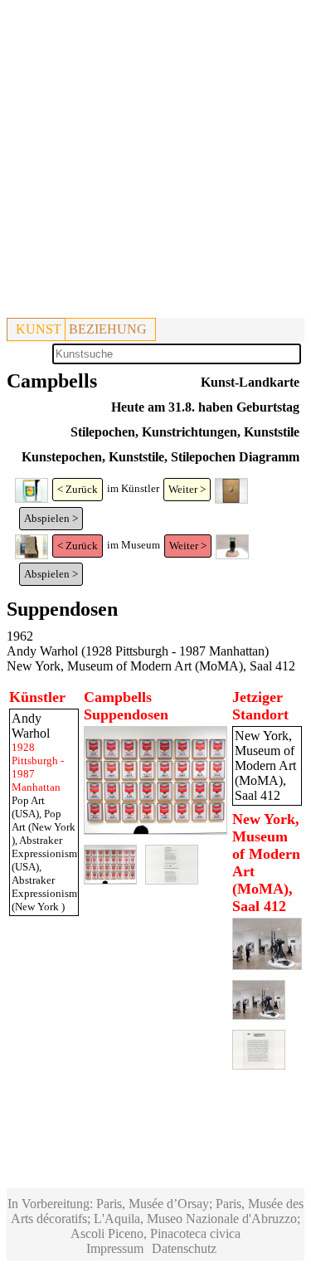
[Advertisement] (155, 162)
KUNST (38, 329)
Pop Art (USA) (28, 807)
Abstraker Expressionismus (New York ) (49, 893)
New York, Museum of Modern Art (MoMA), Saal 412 (151, 666)
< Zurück (77, 489)
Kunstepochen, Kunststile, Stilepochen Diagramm (160, 457)
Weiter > (187, 489)
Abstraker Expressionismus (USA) (49, 853)
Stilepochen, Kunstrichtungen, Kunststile (184, 432)
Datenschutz (184, 1248)
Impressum (114, 1248)
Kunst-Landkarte (250, 382)
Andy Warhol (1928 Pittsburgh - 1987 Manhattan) (138, 651)
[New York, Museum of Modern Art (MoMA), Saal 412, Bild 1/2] (267, 965)
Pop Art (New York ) (43, 826)
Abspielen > (51, 518)
